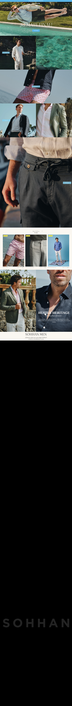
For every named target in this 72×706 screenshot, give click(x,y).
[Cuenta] (66, 3)
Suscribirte (58, 361)
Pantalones (67, 182)
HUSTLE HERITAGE (35, 6)
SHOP (23, 6)
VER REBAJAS (36, 30)
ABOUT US (42, 6)
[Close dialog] (69, 343)
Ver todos (36, 232)
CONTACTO (48, 6)
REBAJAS (27, 6)
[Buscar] (3, 3)
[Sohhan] (36, 3)
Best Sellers (36, 231)
